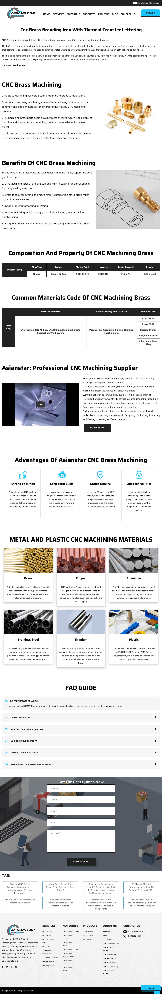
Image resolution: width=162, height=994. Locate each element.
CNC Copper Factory (110, 966)
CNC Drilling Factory (110, 958)
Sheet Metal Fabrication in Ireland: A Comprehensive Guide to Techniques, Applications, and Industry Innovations (101, 888)
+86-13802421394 (135, 936)
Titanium (81, 639)
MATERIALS (73, 14)
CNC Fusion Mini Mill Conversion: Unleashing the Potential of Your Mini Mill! (141, 887)
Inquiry (152, 988)
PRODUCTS (89, 14)
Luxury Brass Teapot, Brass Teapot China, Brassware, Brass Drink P (60, 887)
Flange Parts (87, 939)
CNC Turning (47, 931)
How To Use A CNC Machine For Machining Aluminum (20, 901)
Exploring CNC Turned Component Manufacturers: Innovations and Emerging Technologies (20, 888)
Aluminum (133, 578)
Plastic (134, 639)
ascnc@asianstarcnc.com (148, 3)
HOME (46, 14)
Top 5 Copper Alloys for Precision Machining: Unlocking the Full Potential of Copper (141, 902)
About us (106, 931)
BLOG (115, 14)
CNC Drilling (46, 946)
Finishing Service (48, 965)
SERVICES (58, 14)
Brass (28, 578)
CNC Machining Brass (71, 931)
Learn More (97, 427)
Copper (81, 578)
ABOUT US (103, 14)
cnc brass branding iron (14, 65)
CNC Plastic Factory (110, 962)
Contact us (107, 939)
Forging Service (48, 961)
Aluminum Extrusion (50, 957)
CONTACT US (128, 14)
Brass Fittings (88, 931)
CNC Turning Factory (111, 943)
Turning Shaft (88, 935)
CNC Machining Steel (70, 949)
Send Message (81, 861)
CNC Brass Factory (110, 954)
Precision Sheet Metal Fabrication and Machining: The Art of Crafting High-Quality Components (101, 904)
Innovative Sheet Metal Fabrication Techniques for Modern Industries (60, 902)
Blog (105, 935)
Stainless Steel (28, 639)
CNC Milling (46, 935)
